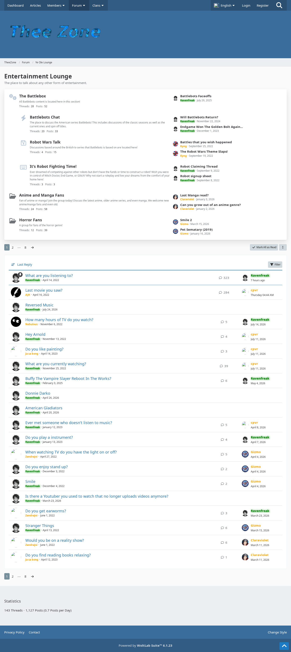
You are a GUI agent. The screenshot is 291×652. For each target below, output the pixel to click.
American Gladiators (43, 407)
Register (263, 5)
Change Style (277, 632)
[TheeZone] (145, 34)
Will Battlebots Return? (199, 117)
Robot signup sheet (196, 176)
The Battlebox (32, 96)
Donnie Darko (37, 393)
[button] (225, 5)
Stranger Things (39, 525)
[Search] (279, 5)
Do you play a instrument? (49, 437)
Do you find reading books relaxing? (58, 555)
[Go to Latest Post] (245, 277)
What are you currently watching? (55, 363)
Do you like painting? (44, 349)
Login (246, 5)
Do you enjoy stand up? (46, 466)
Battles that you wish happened (206, 142)
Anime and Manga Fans (41, 195)
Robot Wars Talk (45, 142)
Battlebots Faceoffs (195, 96)
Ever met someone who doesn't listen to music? (68, 422)
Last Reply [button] (24, 264)
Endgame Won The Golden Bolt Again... (211, 127)
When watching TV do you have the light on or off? (71, 452)
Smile (30, 481)
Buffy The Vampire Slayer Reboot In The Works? (68, 378)
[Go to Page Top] (284, 646)
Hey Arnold (35, 334)
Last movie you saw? (43, 290)
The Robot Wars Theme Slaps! (204, 151)
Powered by (145, 645)
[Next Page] (32, 247)
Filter (278, 264)
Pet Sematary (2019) (196, 229)
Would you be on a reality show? (54, 540)
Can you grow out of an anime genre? (210, 205)
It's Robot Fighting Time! (53, 166)
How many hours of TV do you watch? (59, 319)
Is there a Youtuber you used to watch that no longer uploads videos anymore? (96, 496)
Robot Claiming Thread (199, 166)
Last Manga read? (194, 195)
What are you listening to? (49, 275)
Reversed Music (39, 304)
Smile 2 (186, 220)
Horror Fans (30, 219)
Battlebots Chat (45, 117)
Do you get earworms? (45, 510)
